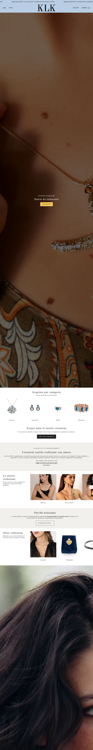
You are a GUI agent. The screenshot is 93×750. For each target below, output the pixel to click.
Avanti (91, 487)
